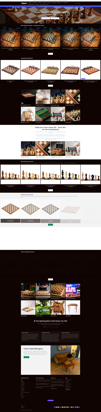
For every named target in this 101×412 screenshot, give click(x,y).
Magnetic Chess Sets (25, 122)
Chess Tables (68, 315)
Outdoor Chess (39, 315)
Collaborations (67, 381)
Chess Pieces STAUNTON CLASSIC (50, 185)
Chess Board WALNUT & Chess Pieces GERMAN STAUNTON (70, 48)
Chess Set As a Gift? (55, 18)
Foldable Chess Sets (40, 105)
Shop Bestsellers (45, 18)
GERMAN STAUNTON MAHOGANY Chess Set (10, 274)
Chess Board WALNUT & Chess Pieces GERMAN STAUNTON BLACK (90, 48)
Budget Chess (68, 122)
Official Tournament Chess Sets (42, 298)
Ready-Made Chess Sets (25, 105)
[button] (30, 2)
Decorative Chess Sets (55, 298)
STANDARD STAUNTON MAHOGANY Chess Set (30, 274)
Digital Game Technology (70, 298)
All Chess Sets (53, 315)
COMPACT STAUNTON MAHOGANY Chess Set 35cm (70, 274)
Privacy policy (67, 388)
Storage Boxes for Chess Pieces (57, 156)
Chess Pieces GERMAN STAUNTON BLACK (70, 185)
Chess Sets (22, 381)
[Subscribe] (57, 327)
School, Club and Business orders (25, 392)
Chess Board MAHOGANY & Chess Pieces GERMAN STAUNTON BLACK (10, 48)
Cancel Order (22, 396)
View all (50, 53)
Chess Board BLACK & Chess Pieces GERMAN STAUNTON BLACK (50, 48)
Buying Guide (22, 389)
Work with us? (67, 382)
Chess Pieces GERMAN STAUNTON (30, 185)
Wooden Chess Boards (70, 105)
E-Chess (22, 386)
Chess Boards (22, 382)
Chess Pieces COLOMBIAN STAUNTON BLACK (90, 185)
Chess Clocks (53, 122)
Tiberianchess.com (68, 389)
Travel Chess (38, 122)
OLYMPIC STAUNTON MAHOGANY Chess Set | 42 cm (90, 274)
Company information (68, 386)
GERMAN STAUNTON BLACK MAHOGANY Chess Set (50, 274)
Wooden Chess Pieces (55, 105)
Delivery (22, 393)
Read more (69, 245)
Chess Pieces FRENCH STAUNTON (10, 185)
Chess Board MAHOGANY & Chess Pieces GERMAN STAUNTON (30, 48)
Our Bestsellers (24, 315)
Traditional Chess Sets (25, 298)
